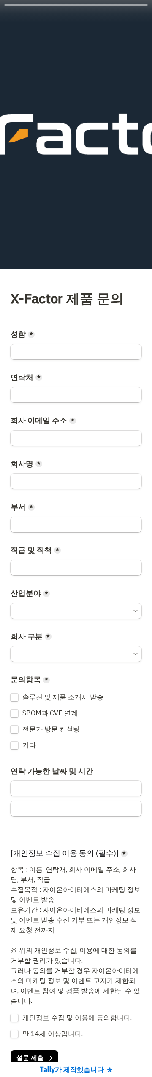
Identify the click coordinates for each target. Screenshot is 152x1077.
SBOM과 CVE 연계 (50, 713)
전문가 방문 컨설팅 (51, 729)
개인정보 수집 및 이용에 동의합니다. (77, 1018)
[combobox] (76, 394)
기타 (29, 745)
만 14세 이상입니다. (52, 1034)
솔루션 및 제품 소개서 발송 (62, 697)
